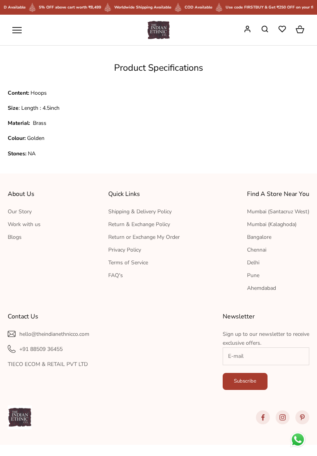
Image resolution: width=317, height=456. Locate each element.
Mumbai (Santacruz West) (278, 211)
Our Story (20, 211)
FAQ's (115, 275)
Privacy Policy (124, 250)
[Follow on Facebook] (263, 417)
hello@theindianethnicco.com (54, 334)
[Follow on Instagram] (283, 417)
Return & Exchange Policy (139, 224)
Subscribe (245, 381)
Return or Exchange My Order (144, 237)
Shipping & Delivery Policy (140, 211)
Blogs (15, 237)
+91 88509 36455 (41, 349)
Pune (253, 275)
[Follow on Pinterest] (302, 417)
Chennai (256, 250)
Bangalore (259, 237)
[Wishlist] (283, 30)
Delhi (253, 262)
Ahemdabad (261, 288)
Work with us (24, 224)
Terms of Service (128, 262)
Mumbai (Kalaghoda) (272, 224)
